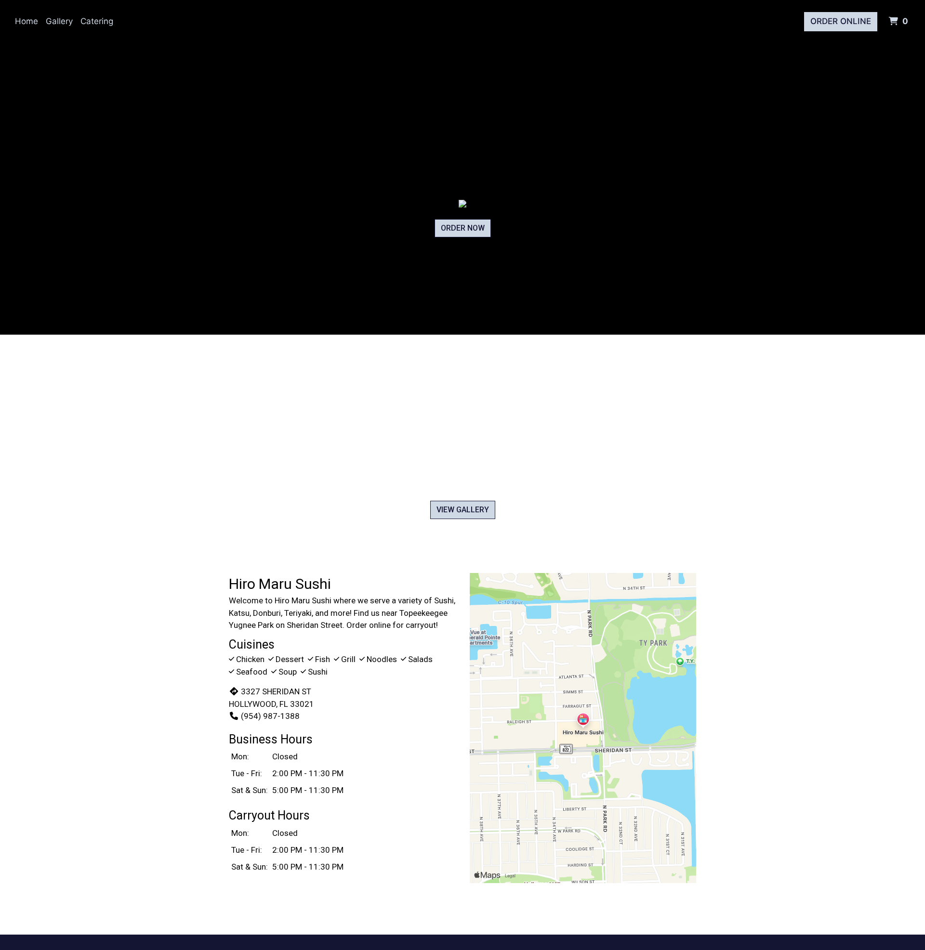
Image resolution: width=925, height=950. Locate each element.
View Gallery (462, 509)
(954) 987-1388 (270, 716)
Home (26, 21)
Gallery (59, 21)
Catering (96, 21)
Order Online (840, 21)
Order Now (463, 228)
